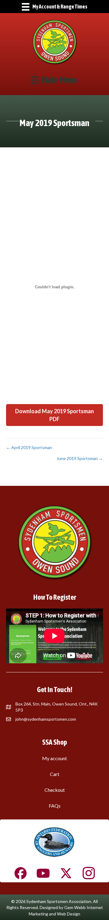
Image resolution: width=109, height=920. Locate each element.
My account (54, 758)
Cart (54, 774)
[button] (54, 415)
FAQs (55, 805)
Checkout (55, 790)
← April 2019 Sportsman (29, 447)
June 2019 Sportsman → (80, 458)
